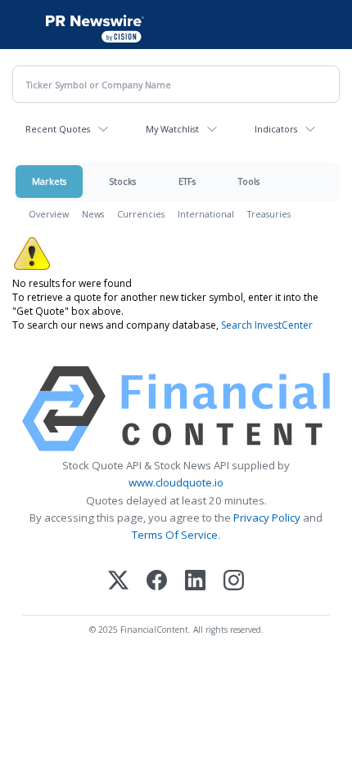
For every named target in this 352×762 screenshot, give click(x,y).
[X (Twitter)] (118, 581)
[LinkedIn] (195, 581)
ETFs (187, 181)
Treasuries (269, 214)
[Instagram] (233, 581)
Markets (49, 181)
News (93, 214)
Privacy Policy (266, 517)
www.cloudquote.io (176, 482)
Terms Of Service (175, 534)
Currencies (141, 214)
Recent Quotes (57, 129)
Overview (49, 214)
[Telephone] (333, 24)
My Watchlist (172, 129)
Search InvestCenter (267, 325)
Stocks (122, 181)
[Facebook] (157, 581)
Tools (248, 181)
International (206, 214)
